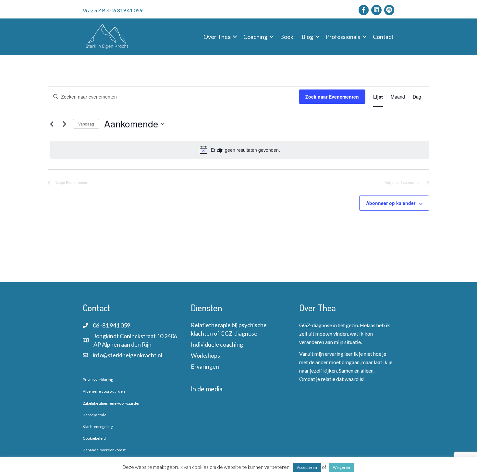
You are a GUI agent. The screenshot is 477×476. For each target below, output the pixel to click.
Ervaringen (205, 366)
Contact (383, 36)
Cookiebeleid (94, 438)
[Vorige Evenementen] (51, 124)
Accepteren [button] (307, 467)
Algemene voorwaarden (104, 391)
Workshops (205, 355)
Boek (286, 36)
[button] (235, 36)
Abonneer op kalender (390, 203)
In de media (207, 388)
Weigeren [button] (341, 467)
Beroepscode (94, 414)
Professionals (343, 36)
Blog (307, 36)
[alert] (239, 150)
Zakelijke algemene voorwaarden (112, 403)
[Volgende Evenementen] (64, 124)
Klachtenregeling (98, 426)
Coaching (255, 36)
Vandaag (86, 123)
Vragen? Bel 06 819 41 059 (112, 10)
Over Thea (217, 36)
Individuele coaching (217, 344)
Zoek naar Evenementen (332, 96)
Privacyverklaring (98, 379)
